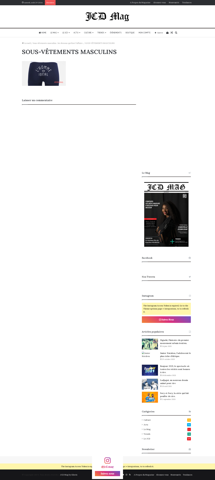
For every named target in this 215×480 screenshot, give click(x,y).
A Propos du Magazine (140, 2)
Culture (88, 32)
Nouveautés (174, 2)
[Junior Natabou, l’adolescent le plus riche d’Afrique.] (150, 357)
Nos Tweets (148, 276)
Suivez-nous (107, 473)
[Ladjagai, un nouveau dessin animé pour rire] (150, 384)
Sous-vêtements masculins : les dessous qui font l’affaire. (58, 43)
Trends (100, 32)
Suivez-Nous (167, 319)
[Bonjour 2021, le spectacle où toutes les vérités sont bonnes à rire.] (150, 370)
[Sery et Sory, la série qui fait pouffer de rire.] (150, 397)
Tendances (187, 2)
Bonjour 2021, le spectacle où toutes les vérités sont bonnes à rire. (175, 369)
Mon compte (144, 32)
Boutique (130, 32)
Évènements (116, 32)
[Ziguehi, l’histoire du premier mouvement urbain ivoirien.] (150, 344)
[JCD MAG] (107, 16)
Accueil (27, 43)
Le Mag (53, 32)
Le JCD (65, 32)
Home (43, 32)
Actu (76, 32)
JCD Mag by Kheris (68, 475)
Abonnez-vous (159, 2)
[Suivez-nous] (107, 461)
